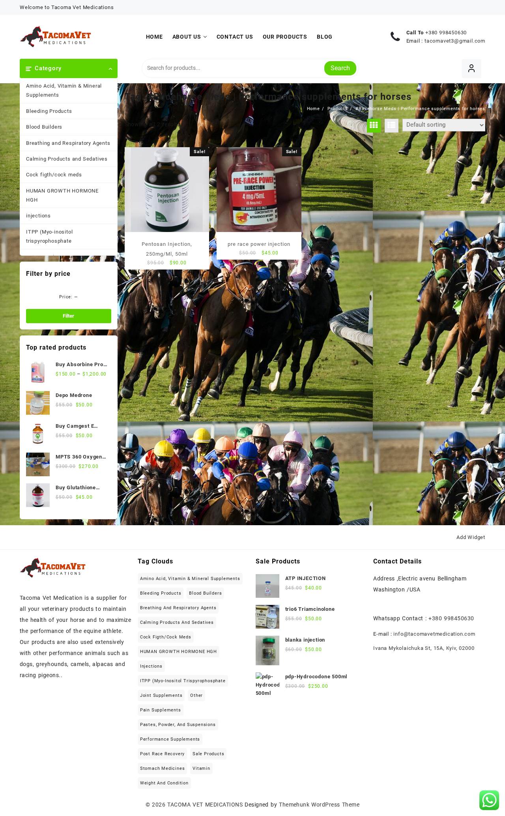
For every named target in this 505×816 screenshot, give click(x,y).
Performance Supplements (170, 739)
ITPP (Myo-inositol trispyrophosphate (49, 236)
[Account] (471, 68)
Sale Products (208, 753)
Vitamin (201, 768)
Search (340, 68)
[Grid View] (374, 126)
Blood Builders (44, 127)
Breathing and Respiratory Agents (68, 143)
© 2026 (157, 804)
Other (196, 695)
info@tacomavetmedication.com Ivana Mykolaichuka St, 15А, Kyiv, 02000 (424, 641)
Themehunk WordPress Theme (319, 804)
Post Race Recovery (162, 753)
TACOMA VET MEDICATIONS (205, 804)
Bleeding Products (49, 111)
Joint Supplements (161, 695)
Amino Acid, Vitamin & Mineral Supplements (64, 90)
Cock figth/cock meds (54, 175)
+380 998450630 (446, 33)
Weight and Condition (164, 783)
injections (38, 216)
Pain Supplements (160, 710)
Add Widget (470, 537)
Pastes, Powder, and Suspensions (178, 724)
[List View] (391, 126)
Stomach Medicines (162, 768)
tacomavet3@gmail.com (455, 41)
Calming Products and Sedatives (67, 159)
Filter (68, 316)
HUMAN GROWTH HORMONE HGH (62, 195)
